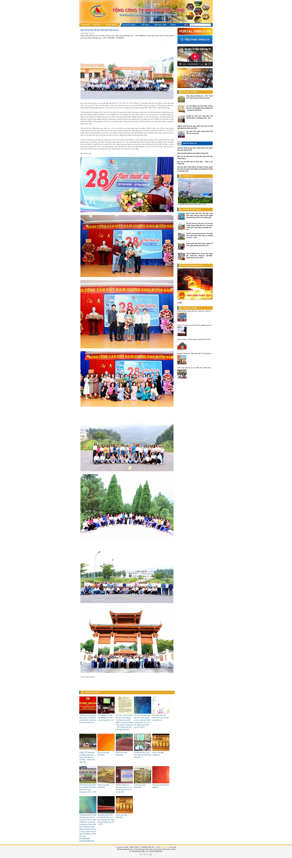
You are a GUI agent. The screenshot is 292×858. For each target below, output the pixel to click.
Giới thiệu (96, 25)
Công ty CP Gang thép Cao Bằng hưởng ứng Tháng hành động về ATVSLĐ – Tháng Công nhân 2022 (87, 757)
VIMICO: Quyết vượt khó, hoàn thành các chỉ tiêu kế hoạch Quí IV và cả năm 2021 (124, 788)
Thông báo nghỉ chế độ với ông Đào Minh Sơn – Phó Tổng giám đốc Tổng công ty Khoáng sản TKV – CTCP (106, 819)
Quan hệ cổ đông (129, 25)
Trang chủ (85, 25)
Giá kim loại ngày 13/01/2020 (140, 786)
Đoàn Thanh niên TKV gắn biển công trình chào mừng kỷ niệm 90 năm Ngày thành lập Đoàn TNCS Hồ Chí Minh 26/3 (199, 215)
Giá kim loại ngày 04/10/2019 (121, 816)
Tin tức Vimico (111, 25)
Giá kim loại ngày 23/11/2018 (121, 754)
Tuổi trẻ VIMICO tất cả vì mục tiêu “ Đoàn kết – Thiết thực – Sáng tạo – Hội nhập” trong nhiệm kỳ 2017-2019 (199, 255)
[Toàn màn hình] (210, 64)
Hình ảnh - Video (160, 25)
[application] (195, 56)
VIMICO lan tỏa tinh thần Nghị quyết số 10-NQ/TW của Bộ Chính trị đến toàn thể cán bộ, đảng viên (87, 718)
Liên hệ (173, 25)
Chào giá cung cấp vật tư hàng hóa (160, 786)
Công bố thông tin (189, 143)
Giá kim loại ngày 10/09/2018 (158, 754)
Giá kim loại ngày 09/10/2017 (103, 754)
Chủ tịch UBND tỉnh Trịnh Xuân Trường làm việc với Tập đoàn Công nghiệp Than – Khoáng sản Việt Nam (199, 108)
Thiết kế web (165, 847)
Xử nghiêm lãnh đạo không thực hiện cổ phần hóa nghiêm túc (160, 717)
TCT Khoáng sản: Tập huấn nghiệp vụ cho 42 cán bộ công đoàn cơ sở (106, 717)
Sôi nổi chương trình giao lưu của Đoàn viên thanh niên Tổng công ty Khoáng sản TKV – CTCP (87, 788)
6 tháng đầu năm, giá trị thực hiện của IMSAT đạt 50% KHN (142, 755)
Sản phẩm (145, 25)
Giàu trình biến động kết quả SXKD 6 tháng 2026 (192, 153)
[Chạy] (180, 64)
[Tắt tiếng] (206, 64)
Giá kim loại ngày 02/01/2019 (103, 786)
